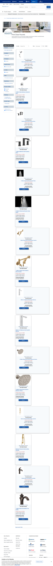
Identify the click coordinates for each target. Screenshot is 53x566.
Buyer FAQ (6, 554)
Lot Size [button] (14, 11)
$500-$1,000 (7, 109)
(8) (8, 50)
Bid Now (24, 70)
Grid (46, 46)
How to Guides (6, 548)
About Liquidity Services (8, 542)
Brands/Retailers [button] (22, 11)
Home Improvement (7, 50)
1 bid (6, 90)
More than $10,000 (8, 83)
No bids (6, 89)
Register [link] (22, 4)
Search (48, 7)
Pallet (6, 72)
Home (5, 18)
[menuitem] (3, 4)
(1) (7, 91)
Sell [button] (7, 4)
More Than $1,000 (8, 110)
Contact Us (18, 548)
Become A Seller (19, 540)
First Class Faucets (8, 77)
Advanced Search (48, 9)
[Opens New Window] (14, 1)
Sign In (49, 4)
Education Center (7, 552)
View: (34, 46)
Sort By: (17, 46)
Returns (6, 55)
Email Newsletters (32, 557)
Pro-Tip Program (7, 556)
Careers (5, 538)
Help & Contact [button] (16, 4)
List (43, 46)
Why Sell (17, 538)
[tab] (9, 48)
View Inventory (42, 14)
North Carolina (7, 66)
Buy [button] (4, 4)
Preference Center (39, 561)
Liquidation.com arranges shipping (7, 98)
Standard (6, 103)
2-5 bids (6, 91)
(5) (7, 89)
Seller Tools (18, 544)
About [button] (11, 4)
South (6, 61)
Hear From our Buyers (8, 550)
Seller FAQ (18, 542)
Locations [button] (29, 11)
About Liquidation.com (8, 540)
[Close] (51, 562)
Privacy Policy (17, 564)
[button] (8, 47)
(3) (6, 90)
